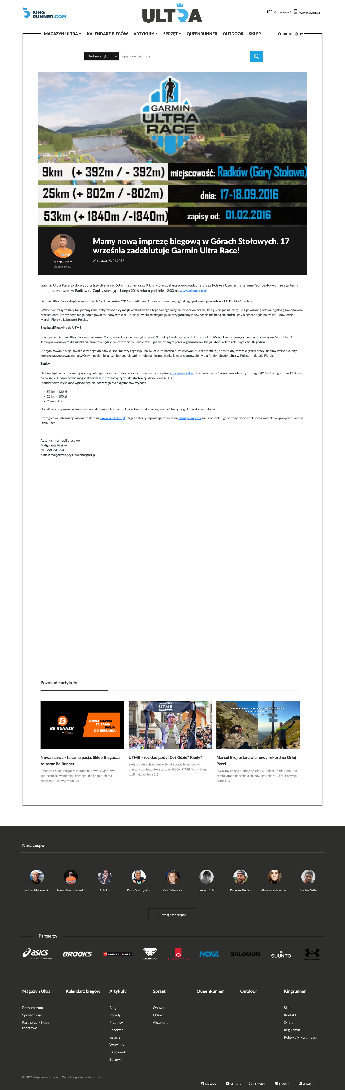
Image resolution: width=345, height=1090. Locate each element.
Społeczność (32, 1015)
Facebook (211, 1084)
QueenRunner (210, 991)
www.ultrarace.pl (193, 291)
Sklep (288, 1008)
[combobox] (101, 56)
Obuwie (159, 1008)
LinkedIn (307, 1084)
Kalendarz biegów (83, 991)
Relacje (115, 1037)
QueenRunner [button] (202, 34)
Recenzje (116, 1030)
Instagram (260, 1084)
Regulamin (292, 1030)
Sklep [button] (255, 34)
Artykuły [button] (144, 34)
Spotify (284, 1084)
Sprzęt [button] (170, 34)
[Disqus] (172, 511)
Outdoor (248, 991)
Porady (115, 1015)
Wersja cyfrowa (309, 12)
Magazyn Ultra (36, 991)
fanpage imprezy (189, 418)
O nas (288, 1023)
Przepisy (116, 1023)
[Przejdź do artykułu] (82, 724)
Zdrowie (116, 1060)
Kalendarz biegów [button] (107, 34)
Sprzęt (159, 991)
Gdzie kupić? (282, 12)
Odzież (158, 1015)
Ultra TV (235, 1084)
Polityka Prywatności (300, 1037)
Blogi (113, 1008)
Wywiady (116, 1045)
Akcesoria (160, 1023)
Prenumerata (32, 1008)
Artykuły (118, 991)
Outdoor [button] (233, 34)
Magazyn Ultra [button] (61, 34)
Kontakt (290, 1015)
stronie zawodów (182, 373)
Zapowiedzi (118, 1052)
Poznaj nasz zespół (173, 915)
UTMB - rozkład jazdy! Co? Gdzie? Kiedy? (165, 758)
